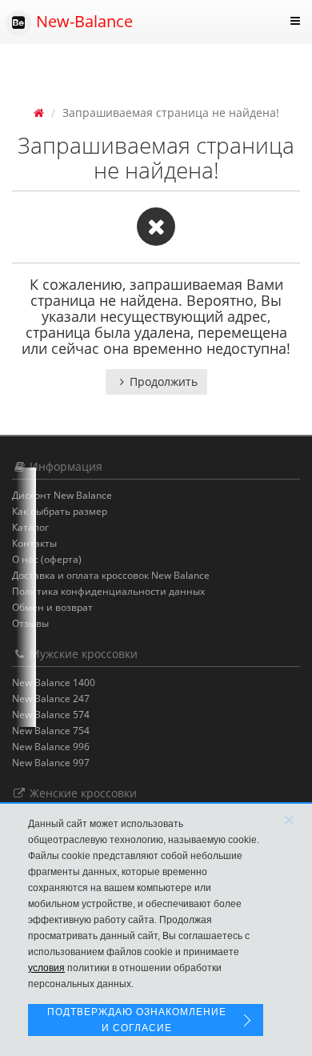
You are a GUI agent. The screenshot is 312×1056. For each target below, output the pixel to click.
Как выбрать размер (59, 511)
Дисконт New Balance (62, 495)
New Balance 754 (51, 730)
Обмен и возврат (52, 607)
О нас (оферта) (47, 559)
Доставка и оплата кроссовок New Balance (111, 575)
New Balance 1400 (53, 682)
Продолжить (164, 381)
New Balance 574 (51, 714)
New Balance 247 (51, 698)
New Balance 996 (51, 746)
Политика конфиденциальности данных (108, 591)
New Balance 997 (51, 762)
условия (46, 968)
